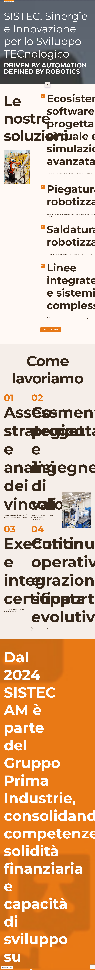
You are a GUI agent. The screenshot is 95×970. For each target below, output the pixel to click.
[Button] (47, 84)
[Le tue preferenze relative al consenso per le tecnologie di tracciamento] (7, 967)
